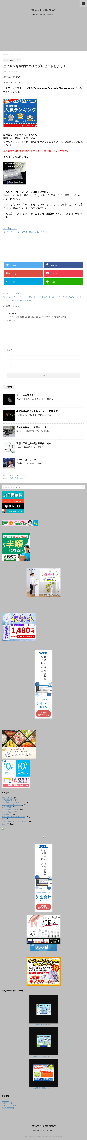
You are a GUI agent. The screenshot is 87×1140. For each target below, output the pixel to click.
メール (10, 358)
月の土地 (23, 300)
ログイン (5, 1101)
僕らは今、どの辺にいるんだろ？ (43, 1130)
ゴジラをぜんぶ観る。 (11, 810)
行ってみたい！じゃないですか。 (15, 821)
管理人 (15, 306)
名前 (9, 350)
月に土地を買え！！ (26, 395)
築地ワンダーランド (17, 475)
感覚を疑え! (6, 814)
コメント (11, 321)
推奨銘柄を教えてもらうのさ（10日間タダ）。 (39, 411)
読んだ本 (5, 824)
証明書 (29, 300)
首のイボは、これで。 (27, 459)
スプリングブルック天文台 (66, 297)
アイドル (32, 297)
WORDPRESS (8, 798)
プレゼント (7, 300)
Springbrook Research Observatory (16, 297)
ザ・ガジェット (8, 812)
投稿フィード (7, 1103)
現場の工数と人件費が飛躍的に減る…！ (35, 443)
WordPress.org (8, 1108)
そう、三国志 (7, 807)
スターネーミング (50, 297)
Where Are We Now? (43, 10)
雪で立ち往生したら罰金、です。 (32, 427)
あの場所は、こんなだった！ (13, 802)
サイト (9, 366)
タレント (78, 297)
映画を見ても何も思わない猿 (13, 817)
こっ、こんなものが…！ (13, 293)
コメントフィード (9, 1105)
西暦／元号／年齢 (16, 478)
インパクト (39, 297)
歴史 (3, 819)
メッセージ (15, 300)
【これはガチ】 (8, 800)
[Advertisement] (43, 34)
